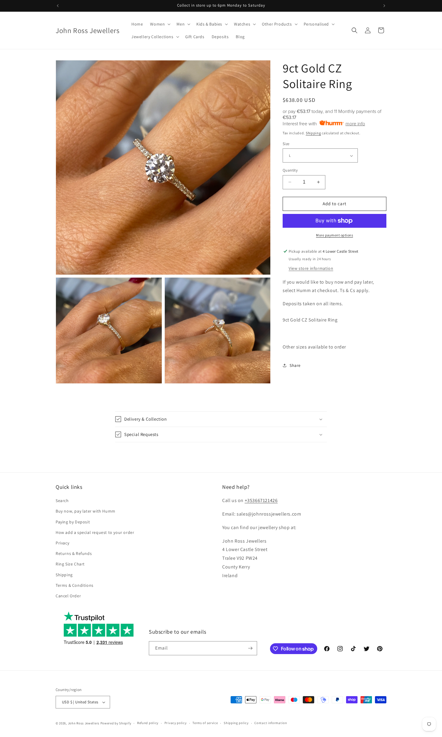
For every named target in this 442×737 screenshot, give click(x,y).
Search (62, 500)
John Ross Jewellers (84, 723)
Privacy (62, 543)
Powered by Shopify (115, 723)
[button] (159, 24)
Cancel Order (68, 595)
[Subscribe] (250, 648)
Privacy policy (175, 723)
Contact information (270, 723)
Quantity (290, 170)
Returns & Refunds (74, 553)
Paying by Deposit (73, 522)
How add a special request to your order (95, 532)
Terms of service (205, 723)
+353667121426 (261, 500)
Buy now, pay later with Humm (85, 511)
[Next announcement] (384, 5)
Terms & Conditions (75, 585)
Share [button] (295, 365)
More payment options (334, 235)
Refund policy (147, 723)
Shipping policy (236, 723)
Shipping (313, 133)
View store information (311, 268)
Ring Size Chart (70, 564)
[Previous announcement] (57, 5)
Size (286, 143)
